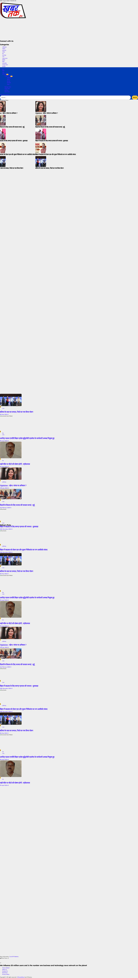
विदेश (3, 61)
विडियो (3, 60)
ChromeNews (20, 977)
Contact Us (5, 971)
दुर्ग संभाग (6, 90)
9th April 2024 (4, 419)
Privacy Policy (5, 974)
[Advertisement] (69, 29)
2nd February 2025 (5, 486)
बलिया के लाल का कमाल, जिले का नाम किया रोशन (16, 390)
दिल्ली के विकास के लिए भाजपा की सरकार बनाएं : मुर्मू (17, 483)
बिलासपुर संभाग (8, 87)
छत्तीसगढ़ (4, 50)
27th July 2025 (4, 466)
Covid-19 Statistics (14, 956)
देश (3, 53)
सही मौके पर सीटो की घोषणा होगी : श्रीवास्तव (15, 442)
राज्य (3, 57)
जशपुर (3, 52)
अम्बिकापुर (4, 47)
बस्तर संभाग (7, 92)
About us (4, 969)
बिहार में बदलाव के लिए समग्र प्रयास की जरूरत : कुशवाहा (19, 505)
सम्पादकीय (4, 63)
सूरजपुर (3, 66)
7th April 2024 (4, 445)
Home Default (5, 968)
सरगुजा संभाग (5, 65)
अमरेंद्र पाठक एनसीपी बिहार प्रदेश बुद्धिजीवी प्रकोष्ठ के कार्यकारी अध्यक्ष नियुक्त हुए (27, 416)
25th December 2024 (6, 507)
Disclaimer (5, 973)
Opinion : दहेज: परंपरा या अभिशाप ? (13, 464)
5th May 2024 (4, 393)
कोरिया (3, 48)
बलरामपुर (4, 55)
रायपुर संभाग (4, 58)
